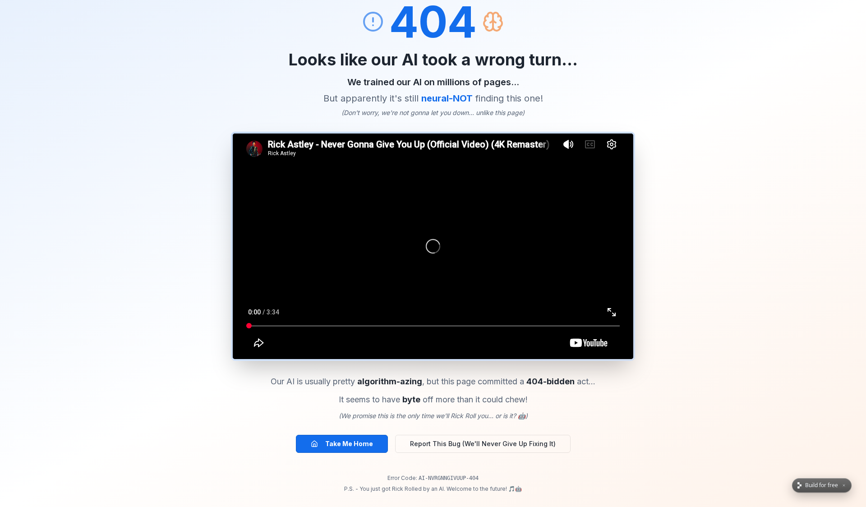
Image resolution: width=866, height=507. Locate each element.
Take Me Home (349, 443)
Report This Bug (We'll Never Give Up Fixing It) (483, 443)
